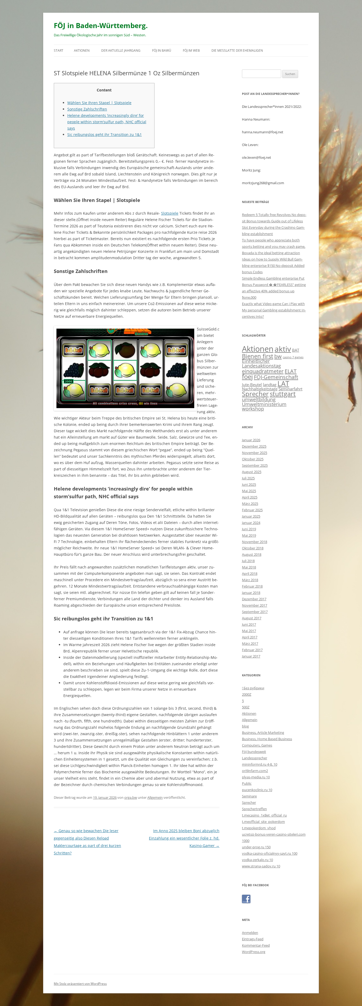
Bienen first (257, 356)
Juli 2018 (248, 560)
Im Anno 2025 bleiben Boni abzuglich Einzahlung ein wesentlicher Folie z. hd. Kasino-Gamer (184, 838)
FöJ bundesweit (254, 751)
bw (278, 356)
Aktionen (82, 50)
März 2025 (250, 503)
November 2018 (254, 541)
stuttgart (283, 394)
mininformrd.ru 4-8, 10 (259, 764)
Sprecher (255, 394)
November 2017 (254, 605)
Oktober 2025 (252, 459)
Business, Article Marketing (263, 732)
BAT (295, 350)
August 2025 (251, 471)
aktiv (283, 349)
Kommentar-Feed (256, 945)
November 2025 (254, 452)
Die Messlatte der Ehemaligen (237, 50)
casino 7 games (293, 357)
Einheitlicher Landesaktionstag (261, 363)
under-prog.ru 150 (256, 847)
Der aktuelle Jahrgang (120, 50)
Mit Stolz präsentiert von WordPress (80, 983)
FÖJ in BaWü (161, 50)
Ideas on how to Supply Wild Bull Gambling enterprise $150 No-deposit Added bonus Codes (273, 265)
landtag (269, 384)
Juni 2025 (249, 484)
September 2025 (255, 465)
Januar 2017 (251, 656)
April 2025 (249, 497)
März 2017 (250, 643)
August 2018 (251, 554)
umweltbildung (259, 399)
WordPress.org (253, 951)
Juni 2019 (249, 529)
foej (247, 376)
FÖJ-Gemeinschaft (276, 377)
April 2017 (249, 637)
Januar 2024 (251, 522)
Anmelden (250, 932)
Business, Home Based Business (267, 738)
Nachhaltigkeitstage (259, 388)
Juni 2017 (249, 624)
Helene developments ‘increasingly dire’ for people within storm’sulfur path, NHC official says (106, 122)
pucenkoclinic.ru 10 (257, 789)
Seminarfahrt (290, 388)
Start (58, 50)
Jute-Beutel (252, 384)
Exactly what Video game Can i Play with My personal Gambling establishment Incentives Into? (274, 310)
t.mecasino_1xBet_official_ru (264, 815)
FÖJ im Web (191, 50)
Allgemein (155, 797)
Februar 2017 (252, 649)
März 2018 (250, 579)
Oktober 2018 (252, 548)
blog (245, 726)
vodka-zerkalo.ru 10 (257, 859)
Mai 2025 (249, 490)
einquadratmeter (263, 371)
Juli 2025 (248, 478)
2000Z (246, 694)
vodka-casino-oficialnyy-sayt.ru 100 (269, 853)
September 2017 (255, 611)
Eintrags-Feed (252, 939)
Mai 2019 (249, 535)
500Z (245, 707)
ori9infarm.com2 (255, 770)
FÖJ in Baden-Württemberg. (101, 25)
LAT (283, 383)
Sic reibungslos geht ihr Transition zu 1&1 (104, 134)
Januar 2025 (251, 516)
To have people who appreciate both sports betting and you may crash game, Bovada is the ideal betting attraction (273, 246)
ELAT (291, 371)
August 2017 (251, 618)
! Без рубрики (253, 688)
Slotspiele (169, 213)
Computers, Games (257, 745)
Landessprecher (254, 758)
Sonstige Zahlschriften (87, 109)
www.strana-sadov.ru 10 (261, 866)
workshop (253, 408)
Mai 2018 (249, 567)
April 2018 (249, 573)
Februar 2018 (252, 586)
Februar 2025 (252, 510)
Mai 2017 (249, 630)
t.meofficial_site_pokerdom (263, 821)
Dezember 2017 (254, 599)
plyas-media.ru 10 (256, 777)
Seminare (249, 796)
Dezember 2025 (254, 446)
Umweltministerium (264, 404)
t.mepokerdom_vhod (259, 828)
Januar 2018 (251, 592)
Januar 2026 (251, 440)
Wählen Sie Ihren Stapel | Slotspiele (99, 102)
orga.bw (130, 797)
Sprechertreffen (254, 808)
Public (246, 783)
